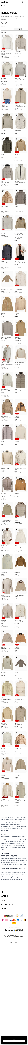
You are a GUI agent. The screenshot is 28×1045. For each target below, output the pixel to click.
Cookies (20, 935)
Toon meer (4, 19)
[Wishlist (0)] (22, 2)
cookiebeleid (18, 1037)
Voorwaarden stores (17, 936)
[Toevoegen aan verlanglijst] (2, 36)
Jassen (4, 10)
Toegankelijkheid (14, 938)
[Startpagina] (4, 2)
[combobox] (13, 5)
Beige (3, 23)
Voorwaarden (6, 936)
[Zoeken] (25, 6)
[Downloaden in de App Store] (9, 930)
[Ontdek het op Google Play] (18, 930)
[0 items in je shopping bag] (25, 2)
